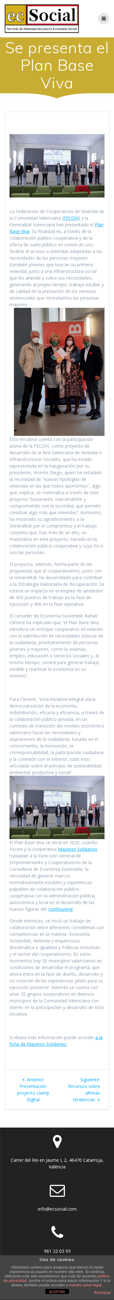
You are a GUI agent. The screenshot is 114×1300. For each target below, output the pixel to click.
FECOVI (71, 218)
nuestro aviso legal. (86, 1285)
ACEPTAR (57, 1292)
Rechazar (102, 1292)
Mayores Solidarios (77, 849)
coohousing (60, 909)
